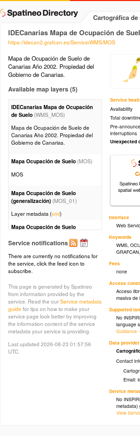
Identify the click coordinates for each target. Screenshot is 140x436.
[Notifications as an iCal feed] (85, 248)
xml (56, 213)
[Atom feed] (74, 248)
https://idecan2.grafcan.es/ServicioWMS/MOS (61, 42)
